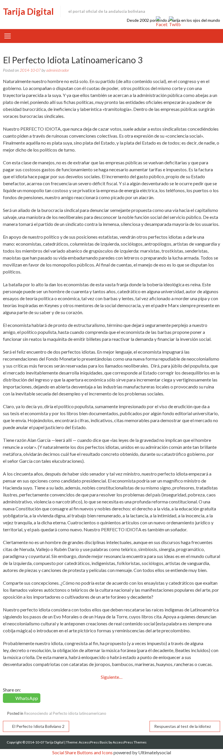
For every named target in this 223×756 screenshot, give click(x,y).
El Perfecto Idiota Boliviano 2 (38, 726)
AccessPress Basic (93, 742)
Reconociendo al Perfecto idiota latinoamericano (65, 713)
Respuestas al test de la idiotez (182, 726)
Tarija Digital (28, 11)
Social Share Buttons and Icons (82, 752)
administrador (57, 70)
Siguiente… (112, 677)
